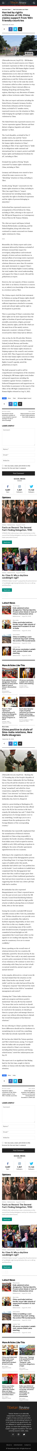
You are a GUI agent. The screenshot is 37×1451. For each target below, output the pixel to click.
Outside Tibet (6, 9)
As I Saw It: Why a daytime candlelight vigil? (15, 576)
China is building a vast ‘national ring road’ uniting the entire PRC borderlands (24, 639)
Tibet (14, 398)
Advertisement (18, 1445)
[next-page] (6, 595)
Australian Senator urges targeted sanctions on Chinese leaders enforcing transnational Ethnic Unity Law (27, 713)
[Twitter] (15, 29)
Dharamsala (16, 606)
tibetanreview (11, 525)
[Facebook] (11, 29)
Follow (19, 485)
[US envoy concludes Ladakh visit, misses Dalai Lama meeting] (6, 651)
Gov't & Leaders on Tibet (20, 9)
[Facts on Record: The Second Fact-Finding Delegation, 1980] (19, 511)
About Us (9, 1445)
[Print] (20, 29)
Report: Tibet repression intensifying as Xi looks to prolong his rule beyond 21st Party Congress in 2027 (9, 714)
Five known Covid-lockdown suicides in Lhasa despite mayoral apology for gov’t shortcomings (9, 417)
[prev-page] (3, 595)
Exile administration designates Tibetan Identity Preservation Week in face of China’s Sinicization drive (25, 611)
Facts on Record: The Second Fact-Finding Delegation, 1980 (17, 528)
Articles (4, 524)
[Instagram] (18, 1434)
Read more (7, 542)
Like (8, 485)
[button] (34, 3)
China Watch (16, 634)
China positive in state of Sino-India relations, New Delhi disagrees (27, 415)
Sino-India (15, 620)
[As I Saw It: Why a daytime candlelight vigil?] (19, 559)
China (9, 398)
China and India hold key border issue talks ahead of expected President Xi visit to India (24, 625)
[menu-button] (3, 3)
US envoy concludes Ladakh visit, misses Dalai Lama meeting (24, 651)
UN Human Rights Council (24, 398)
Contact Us (27, 1445)
